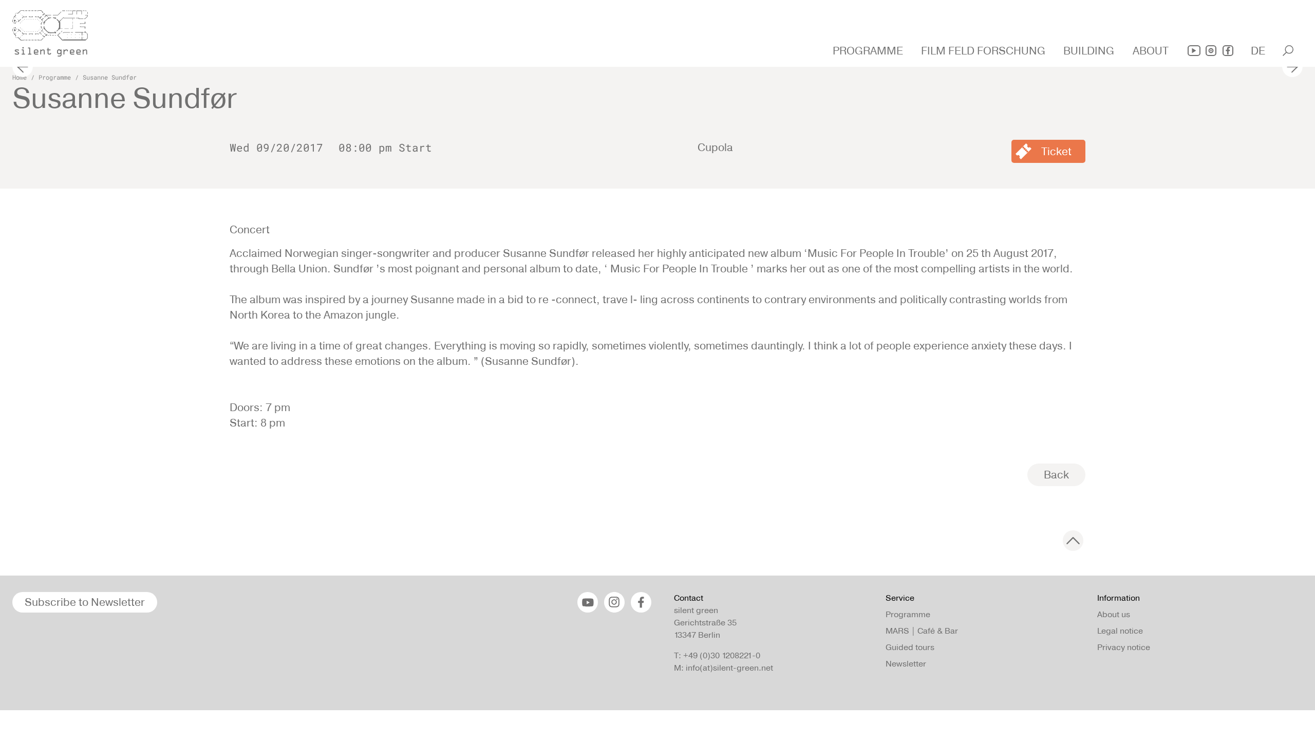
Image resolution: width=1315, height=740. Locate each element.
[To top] (1073, 540)
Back (1056, 474)
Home (19, 77)
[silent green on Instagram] (1211, 50)
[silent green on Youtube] (1194, 50)
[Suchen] (1288, 51)
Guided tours (910, 647)
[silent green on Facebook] (1228, 50)
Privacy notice (1123, 647)
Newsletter (906, 664)
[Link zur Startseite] (56, 30)
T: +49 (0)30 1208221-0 (717, 655)
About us (1113, 614)
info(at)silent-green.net (729, 668)
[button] (869, 51)
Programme (55, 77)
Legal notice (1120, 631)
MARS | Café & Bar (922, 631)
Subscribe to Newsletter (85, 602)
